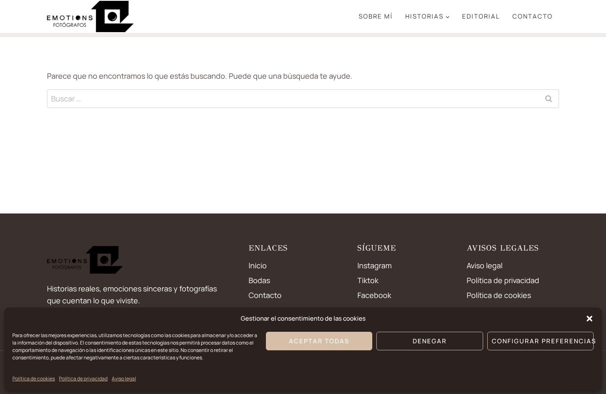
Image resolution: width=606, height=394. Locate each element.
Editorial (481, 16)
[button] (589, 318)
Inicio (258, 265)
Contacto (532, 16)
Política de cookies (33, 378)
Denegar (430, 341)
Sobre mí (376, 16)
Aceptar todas (319, 341)
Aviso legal (124, 378)
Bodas (259, 280)
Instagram (374, 265)
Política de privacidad (83, 378)
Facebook (374, 295)
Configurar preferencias (543, 341)
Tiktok (367, 280)
